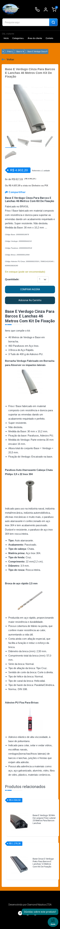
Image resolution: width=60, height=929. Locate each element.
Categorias (17, 38)
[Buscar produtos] (53, 22)
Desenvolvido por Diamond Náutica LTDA (30, 904)
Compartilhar (17, 192)
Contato (49, 38)
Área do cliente (35, 38)
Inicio (6, 38)
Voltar (10, 59)
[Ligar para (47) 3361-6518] (37, 9)
